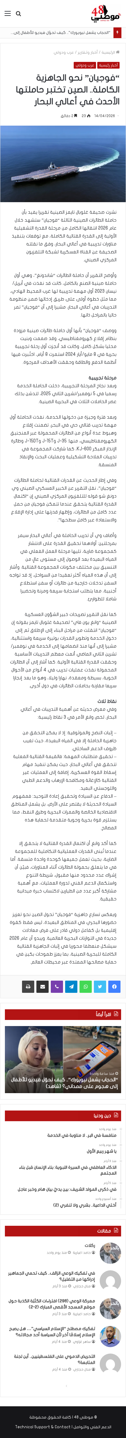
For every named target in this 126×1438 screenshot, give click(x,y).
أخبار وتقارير (88, 52)
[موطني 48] (106, 13)
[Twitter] (100, 987)
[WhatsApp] (86, 987)
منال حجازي (82, 1286)
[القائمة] (8, 16)
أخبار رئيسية (108, 65)
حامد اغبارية (82, 1252)
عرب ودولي (64, 52)
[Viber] (57, 987)
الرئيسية (109, 52)
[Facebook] (114, 987)
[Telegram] (71, 987)
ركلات (90, 1245)
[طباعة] (28, 987)
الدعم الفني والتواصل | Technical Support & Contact (63, 1427)
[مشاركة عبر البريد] (42, 987)
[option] (63, 1059)
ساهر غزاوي (82, 1341)
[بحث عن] (18, 16)
